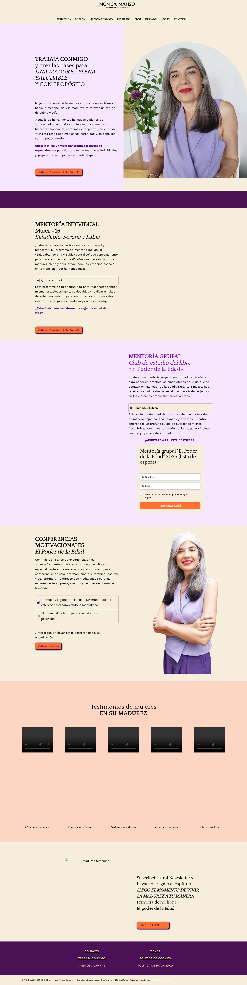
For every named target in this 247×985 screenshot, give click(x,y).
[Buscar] (191, 19)
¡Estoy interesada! (170, 505)
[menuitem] (63, 19)
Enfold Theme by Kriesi (162, 980)
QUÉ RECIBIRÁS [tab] (53, 280)
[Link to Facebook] (222, 979)
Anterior (29, 766)
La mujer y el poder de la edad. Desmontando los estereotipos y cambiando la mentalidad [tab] (76, 602)
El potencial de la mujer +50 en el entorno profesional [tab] (71, 616)
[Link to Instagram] (217, 979)
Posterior (218, 766)
